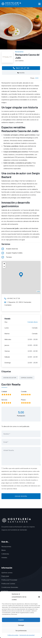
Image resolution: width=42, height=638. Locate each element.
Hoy (5, 322)
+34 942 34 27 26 (13, 298)
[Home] (16, 520)
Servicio (4, 400)
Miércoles (7, 339)
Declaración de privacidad (26, 635)
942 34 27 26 (22, 68)
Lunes (6, 328)
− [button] (4, 266)
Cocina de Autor (9, 377)
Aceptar (21, 620)
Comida (23, 391)
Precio (23, 400)
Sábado (7, 357)
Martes (7, 334)
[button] (39, 597)
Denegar (21, 625)
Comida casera (27, 377)
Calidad (4, 391)
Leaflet (38, 291)
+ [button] (4, 263)
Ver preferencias (21, 630)
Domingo (7, 363)
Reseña (22, 72)
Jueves (6, 345)
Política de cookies (13, 635)
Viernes (7, 351)
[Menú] (39, 4)
